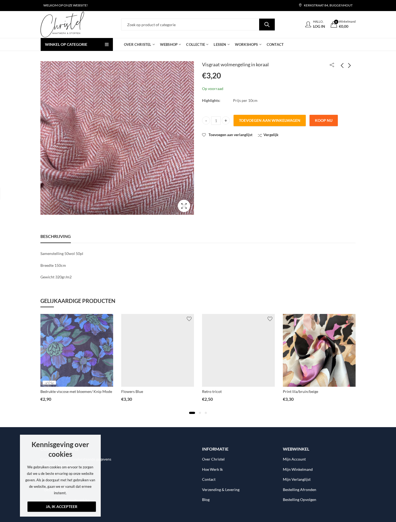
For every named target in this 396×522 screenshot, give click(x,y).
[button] (192, 412)
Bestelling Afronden (299, 489)
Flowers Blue (132, 391)
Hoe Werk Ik (212, 469)
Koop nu (323, 120)
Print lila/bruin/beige (300, 391)
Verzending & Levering (220, 489)
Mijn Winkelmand (298, 469)
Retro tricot (212, 391)
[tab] (55, 236)
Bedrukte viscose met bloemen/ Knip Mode (76, 391)
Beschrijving (55, 236)
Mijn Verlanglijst (297, 479)
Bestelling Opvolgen (299, 499)
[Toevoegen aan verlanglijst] (108, 319)
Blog (206, 499)
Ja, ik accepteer (61, 506)
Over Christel (213, 459)
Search (267, 24)
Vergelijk (271, 134)
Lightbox (184, 206)
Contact (209, 479)
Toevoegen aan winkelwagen (269, 120)
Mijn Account (294, 459)
